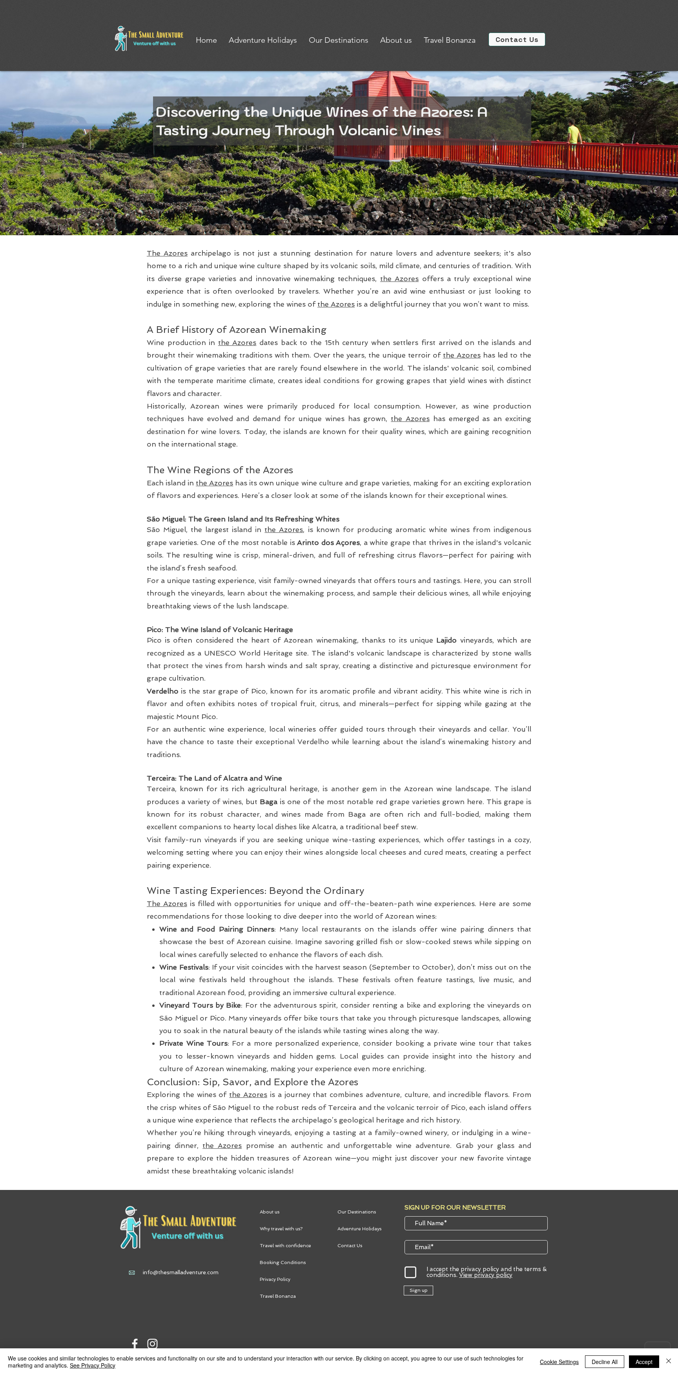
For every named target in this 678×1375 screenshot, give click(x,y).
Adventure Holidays (359, 1229)
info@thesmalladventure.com (181, 1272)
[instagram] (152, 1344)
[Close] (668, 1362)
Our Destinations (356, 1212)
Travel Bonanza (278, 1296)
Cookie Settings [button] (559, 1362)
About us (269, 1212)
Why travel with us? (281, 1229)
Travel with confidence (285, 1245)
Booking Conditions (283, 1262)
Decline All (605, 1362)
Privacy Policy (275, 1279)
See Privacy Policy (92, 1365)
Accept (644, 1362)
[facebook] (135, 1344)
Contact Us (349, 1245)
